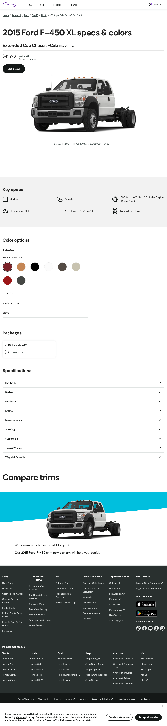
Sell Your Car (62, 583)
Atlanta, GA (114, 604)
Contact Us (44, 698)
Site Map (87, 618)
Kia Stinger (146, 669)
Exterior (8, 250)
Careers (84, 698)
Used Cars (7, 583)
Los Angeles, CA (117, 593)
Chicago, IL (114, 583)
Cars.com (21, 717)
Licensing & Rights (101, 698)
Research (56, 4)
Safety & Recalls (37, 614)
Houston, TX (115, 588)
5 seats (69, 199)
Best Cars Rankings (38, 609)
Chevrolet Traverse (122, 672)
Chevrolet (118, 653)
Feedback (145, 698)
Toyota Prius (8, 664)
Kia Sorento (146, 664)
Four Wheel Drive (130, 211)
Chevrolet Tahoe (121, 678)
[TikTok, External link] (138, 628)
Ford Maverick (65, 658)
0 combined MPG (20, 211)
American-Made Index (40, 619)
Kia (142, 653)
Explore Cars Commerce (148, 583)
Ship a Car (88, 597)
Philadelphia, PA (117, 609)
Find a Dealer (9, 607)
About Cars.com (26, 698)
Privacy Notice (30, 714)
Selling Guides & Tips (66, 602)
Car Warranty (89, 602)
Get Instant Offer (64, 588)
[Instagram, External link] (156, 628)
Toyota (5, 653)
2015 (43, 15)
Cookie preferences (119, 717)
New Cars (7, 588)
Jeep (88, 653)
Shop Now (14, 68)
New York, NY (115, 615)
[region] (83, 714)
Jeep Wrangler (92, 658)
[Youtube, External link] (150, 628)
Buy (30, 4)
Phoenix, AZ (115, 599)
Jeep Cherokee (93, 680)
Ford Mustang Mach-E (69, 674)
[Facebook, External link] (144, 628)
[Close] (163, 706)
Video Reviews (36, 625)
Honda (33, 653)
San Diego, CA (116, 620)
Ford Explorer (64, 680)
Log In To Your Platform (147, 588)
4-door (14, 199)
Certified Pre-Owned (12, 593)
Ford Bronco (64, 664)
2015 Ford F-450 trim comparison (46, 552)
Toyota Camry (9, 674)
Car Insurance (90, 607)
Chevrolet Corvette (123, 658)
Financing (7, 630)
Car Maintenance (91, 613)
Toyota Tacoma (9, 669)
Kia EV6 (144, 680)
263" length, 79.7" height (79, 211)
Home (6, 15)
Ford (26, 15)
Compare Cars (36, 603)
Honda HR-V (36, 680)
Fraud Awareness (126, 698)
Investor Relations (63, 698)
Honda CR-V (36, 658)
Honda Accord (37, 669)
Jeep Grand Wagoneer (96, 674)
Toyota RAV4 (8, 658)
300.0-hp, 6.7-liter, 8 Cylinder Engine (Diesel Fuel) (142, 199)
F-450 (35, 15)
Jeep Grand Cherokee (96, 664)
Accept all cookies (148, 717)
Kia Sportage (147, 658)
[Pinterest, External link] (162, 628)
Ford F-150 (63, 669)
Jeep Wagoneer (93, 669)
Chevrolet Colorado (123, 683)
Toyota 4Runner (10, 680)
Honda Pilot (36, 674)
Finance (73, 4)
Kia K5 (144, 674)
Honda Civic (36, 664)
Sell (42, 4)
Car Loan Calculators (93, 583)
